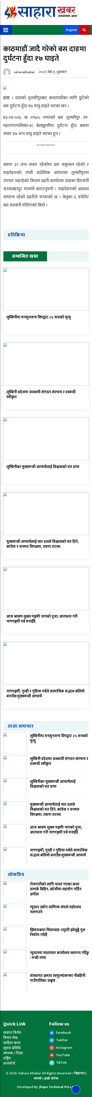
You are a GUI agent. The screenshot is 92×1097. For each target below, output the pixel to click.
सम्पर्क (38, 1078)
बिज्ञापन (79, 1073)
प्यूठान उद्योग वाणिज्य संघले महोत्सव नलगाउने (55, 909)
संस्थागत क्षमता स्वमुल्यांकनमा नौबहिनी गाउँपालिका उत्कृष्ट (57, 978)
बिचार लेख (10, 1038)
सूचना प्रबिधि (12, 1048)
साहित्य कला (12, 1043)
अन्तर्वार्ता (9, 1063)
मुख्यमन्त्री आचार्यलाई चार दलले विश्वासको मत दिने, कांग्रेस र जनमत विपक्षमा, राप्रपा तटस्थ (42, 544)
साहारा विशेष (12, 1033)
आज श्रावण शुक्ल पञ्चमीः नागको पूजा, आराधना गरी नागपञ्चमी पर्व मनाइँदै (41, 619)
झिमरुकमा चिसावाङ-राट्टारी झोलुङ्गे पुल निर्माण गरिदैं (57, 932)
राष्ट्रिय (7, 1058)
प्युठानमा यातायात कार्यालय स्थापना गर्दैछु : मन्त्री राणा (59, 955)
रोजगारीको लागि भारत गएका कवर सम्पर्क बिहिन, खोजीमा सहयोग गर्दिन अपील (55, 889)
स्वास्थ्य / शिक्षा (13, 1053)
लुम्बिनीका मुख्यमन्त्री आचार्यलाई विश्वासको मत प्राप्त (43, 467)
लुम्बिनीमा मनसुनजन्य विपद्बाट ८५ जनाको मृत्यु (38, 317)
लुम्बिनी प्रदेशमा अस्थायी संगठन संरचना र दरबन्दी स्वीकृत (41, 394)
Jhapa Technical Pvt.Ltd (57, 1087)
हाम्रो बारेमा (51, 1078)
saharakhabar (24, 72)
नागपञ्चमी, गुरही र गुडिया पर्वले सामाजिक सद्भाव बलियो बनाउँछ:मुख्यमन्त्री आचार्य (45, 693)
